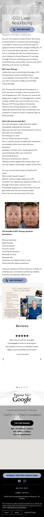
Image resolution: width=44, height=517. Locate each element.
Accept (17, 512)
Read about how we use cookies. (16, 507)
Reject (6, 512)
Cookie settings (30, 512)
